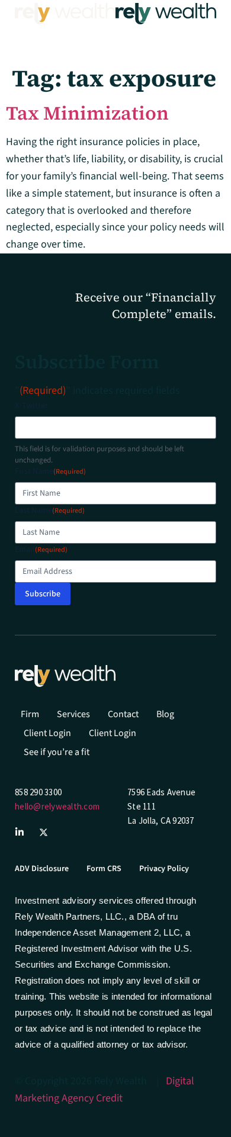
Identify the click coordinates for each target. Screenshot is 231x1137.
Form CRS (103, 869)
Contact (123, 714)
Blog (165, 714)
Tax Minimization (87, 113)
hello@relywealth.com (57, 806)
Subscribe (42, 594)
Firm (30, 714)
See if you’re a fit (56, 752)
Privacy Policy (164, 869)
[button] (27, 38)
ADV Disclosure (42, 869)
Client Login (47, 733)
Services (73, 714)
